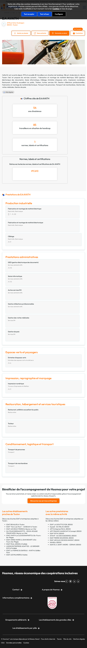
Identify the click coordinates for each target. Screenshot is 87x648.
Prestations (79, 33)
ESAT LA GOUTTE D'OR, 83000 (61, 524)
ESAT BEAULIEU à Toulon (15, 524)
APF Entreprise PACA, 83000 (60, 529)
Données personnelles (14, 643)
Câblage (44, 80)
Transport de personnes (46, 85)
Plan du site (67, 639)
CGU (2, 643)
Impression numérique (76, 80)
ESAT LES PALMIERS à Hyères (16, 555)
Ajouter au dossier (22, 33)
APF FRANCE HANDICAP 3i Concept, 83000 (65, 531)
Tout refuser (44, 14)
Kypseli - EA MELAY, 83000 (59, 527)
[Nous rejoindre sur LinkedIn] (75, 581)
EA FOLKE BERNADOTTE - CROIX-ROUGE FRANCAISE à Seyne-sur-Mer (22, 532)
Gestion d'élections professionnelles (71, 82)
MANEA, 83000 (55, 542)
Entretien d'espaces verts (57, 80)
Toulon (4, 77)
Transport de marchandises (65, 85)
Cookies (56, 9)
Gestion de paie (20, 87)
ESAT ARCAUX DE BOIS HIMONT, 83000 (64, 540)
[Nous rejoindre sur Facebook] (67, 581)
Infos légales (9, 92)
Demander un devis (61, 33)
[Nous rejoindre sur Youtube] (79, 581)
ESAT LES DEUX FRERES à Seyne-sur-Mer (21, 529)
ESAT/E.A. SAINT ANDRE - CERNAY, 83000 (65, 545)
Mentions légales (79, 639)
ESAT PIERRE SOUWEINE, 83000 (62, 538)
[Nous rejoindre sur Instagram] (71, 581)
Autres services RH (49, 82)
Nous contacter (41, 33)
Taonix (59, 639)
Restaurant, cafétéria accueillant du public (18, 82)
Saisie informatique (32, 80)
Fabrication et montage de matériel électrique (56, 77)
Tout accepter (29, 14)
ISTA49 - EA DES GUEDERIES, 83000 (63, 536)
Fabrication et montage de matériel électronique (19, 85)
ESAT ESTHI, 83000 (57, 533)
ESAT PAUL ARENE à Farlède (16, 544)
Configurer (59, 14)
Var (9, 77)
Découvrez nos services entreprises (43, 501)
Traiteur (38, 82)
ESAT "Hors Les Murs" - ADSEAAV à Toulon (21, 527)
